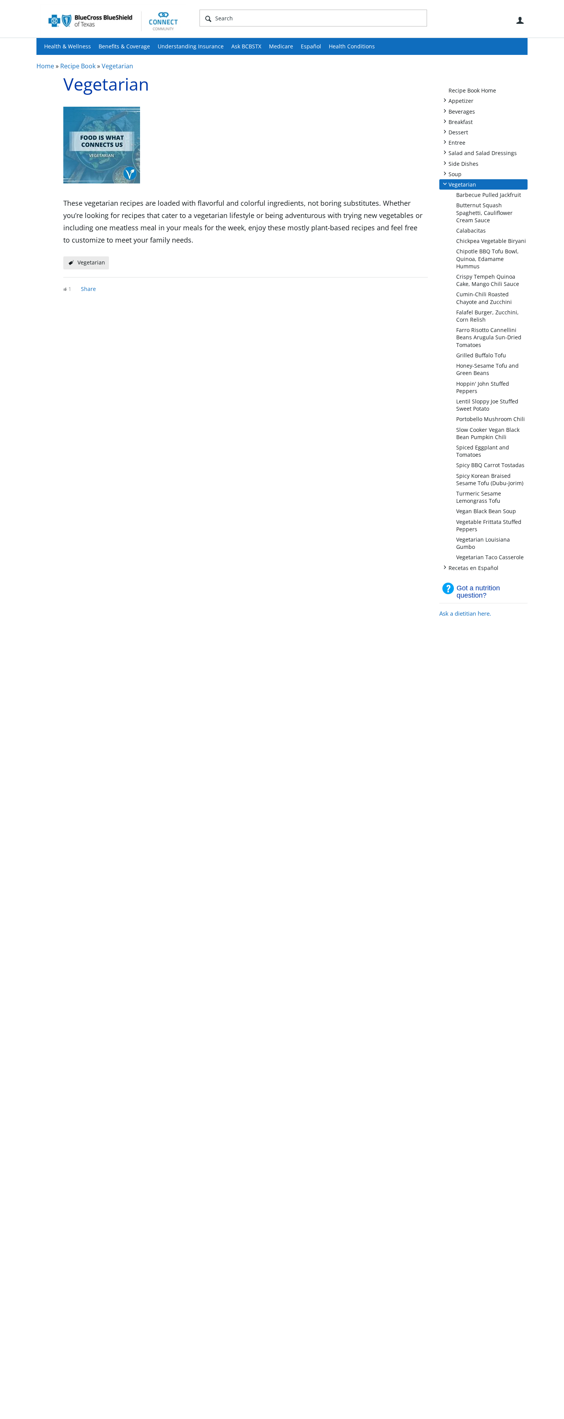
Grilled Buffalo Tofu (481, 355)
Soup (455, 174)
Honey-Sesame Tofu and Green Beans (487, 369)
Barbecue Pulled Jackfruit (488, 194)
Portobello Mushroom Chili (490, 419)
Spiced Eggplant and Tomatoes (482, 451)
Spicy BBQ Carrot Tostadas (490, 465)
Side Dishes (463, 163)
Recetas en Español (473, 567)
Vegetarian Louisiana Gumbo (483, 543)
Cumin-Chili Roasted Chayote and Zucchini (484, 298)
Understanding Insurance (191, 46)
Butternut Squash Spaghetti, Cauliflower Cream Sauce (484, 212)
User (520, 20)
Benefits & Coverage (124, 46)
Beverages (462, 111)
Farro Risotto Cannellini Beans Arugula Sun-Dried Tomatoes (488, 337)
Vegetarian (117, 66)
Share (88, 288)
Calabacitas (471, 230)
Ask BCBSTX (246, 46)
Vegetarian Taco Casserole (490, 557)
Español (311, 46)
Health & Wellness (67, 46)
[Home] (113, 21)
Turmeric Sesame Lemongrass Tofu (478, 497)
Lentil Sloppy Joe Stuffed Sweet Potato (487, 405)
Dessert (458, 132)
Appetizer (461, 100)
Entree (457, 142)
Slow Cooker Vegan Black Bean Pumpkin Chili (487, 433)
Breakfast (461, 121)
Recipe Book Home (472, 90)
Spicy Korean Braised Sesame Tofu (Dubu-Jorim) (489, 479)
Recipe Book (78, 66)
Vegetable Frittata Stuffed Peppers (488, 525)
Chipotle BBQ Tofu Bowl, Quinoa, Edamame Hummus (487, 258)
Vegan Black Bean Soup (486, 511)
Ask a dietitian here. (465, 613)
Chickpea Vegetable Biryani (491, 240)
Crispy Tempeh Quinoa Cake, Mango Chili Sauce (487, 280)
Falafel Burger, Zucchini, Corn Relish (487, 316)
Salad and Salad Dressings (483, 153)
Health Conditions (352, 46)
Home (45, 66)
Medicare (281, 46)
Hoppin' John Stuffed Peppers (482, 387)
